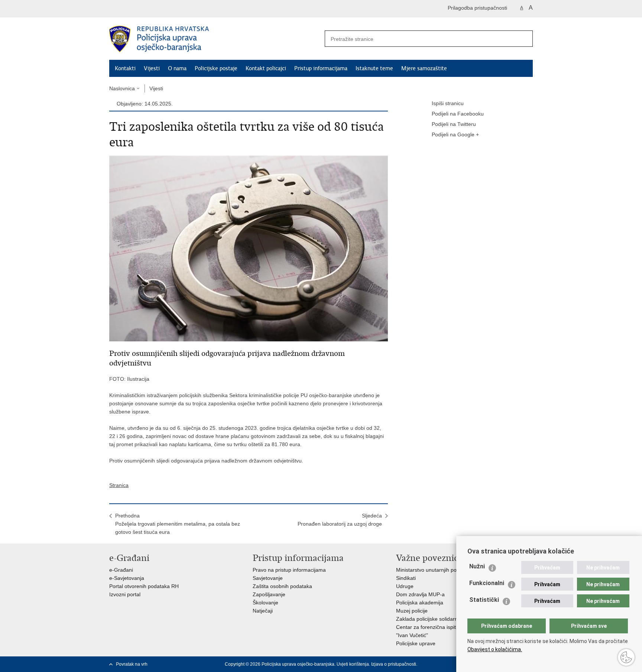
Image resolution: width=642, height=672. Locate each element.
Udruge (405, 586)
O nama (177, 68)
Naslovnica (122, 88)
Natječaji (263, 611)
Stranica (119, 485)
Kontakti (125, 68)
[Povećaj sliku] (248, 248)
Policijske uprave (415, 643)
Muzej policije (412, 611)
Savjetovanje (268, 578)
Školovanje (265, 603)
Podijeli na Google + (455, 134)
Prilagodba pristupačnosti (477, 8)
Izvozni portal (124, 594)
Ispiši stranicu (448, 103)
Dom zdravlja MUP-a (420, 594)
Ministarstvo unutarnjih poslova (432, 570)
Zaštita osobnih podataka (282, 586)
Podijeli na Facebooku (458, 114)
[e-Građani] (141, 9)
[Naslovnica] (215, 39)
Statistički (484, 599)
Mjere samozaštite (424, 68)
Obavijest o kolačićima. (494, 649)
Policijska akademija (419, 603)
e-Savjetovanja (126, 578)
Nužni (477, 566)
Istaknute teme (374, 68)
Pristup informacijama (320, 68)
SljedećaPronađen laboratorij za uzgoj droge (340, 520)
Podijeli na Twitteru (454, 124)
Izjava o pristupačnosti (393, 664)
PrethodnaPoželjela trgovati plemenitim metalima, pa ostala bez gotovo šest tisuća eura (177, 524)
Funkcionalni (486, 583)
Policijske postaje (216, 68)
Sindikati (406, 578)
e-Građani (121, 570)
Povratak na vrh (131, 664)
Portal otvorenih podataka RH (144, 586)
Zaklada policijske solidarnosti (431, 619)
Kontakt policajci (266, 68)
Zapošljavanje (269, 594)
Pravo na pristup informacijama (289, 570)
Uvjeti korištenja (353, 664)
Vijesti (152, 68)
